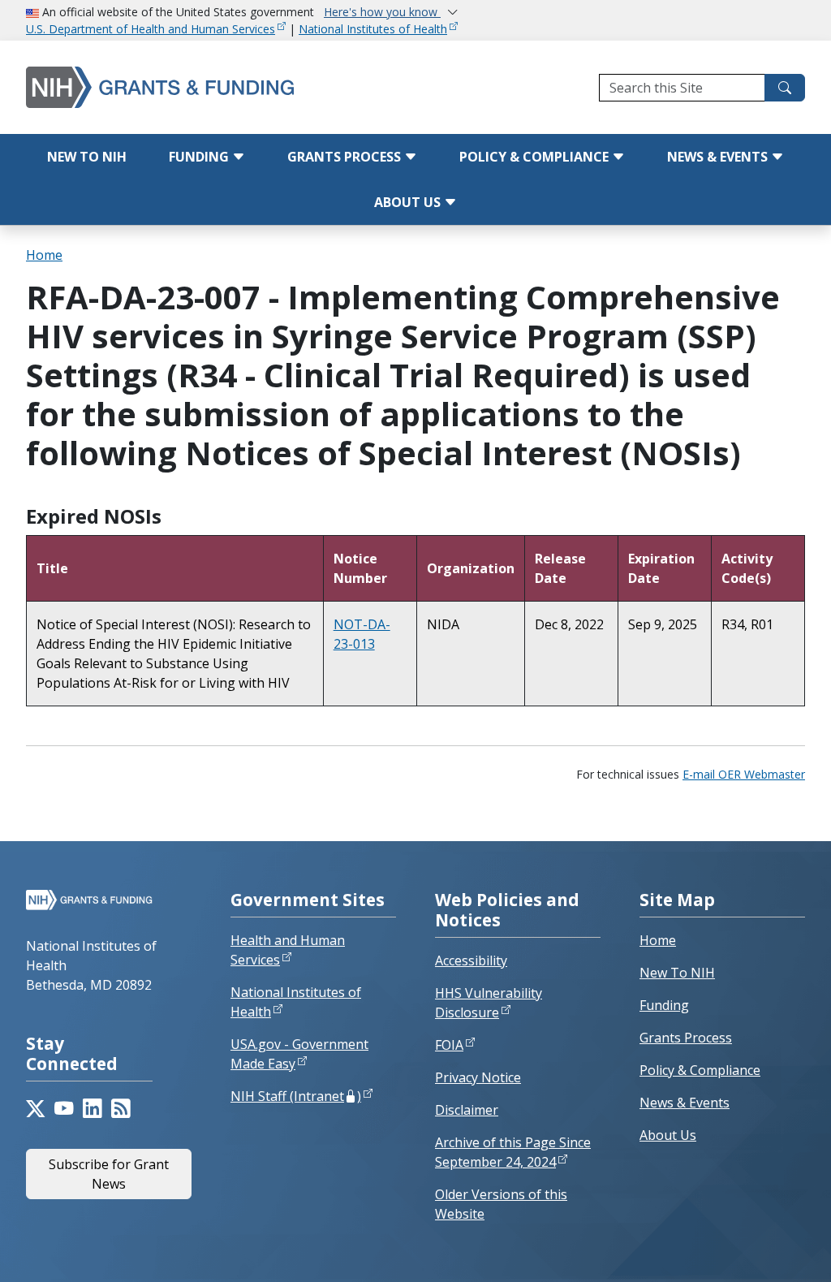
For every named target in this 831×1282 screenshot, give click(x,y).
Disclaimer (466, 1110)
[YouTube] (63, 1108)
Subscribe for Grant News (109, 1174)
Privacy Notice (478, 1077)
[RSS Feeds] (120, 1108)
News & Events (719, 157)
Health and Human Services (287, 950)
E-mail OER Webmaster (743, 774)
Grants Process (345, 157)
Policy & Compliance (535, 157)
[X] (35, 1108)
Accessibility (471, 960)
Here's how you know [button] (382, 11)
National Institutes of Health (373, 29)
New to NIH (87, 157)
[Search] (784, 87)
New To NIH (677, 973)
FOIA (449, 1045)
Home (44, 255)
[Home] (167, 87)
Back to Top (759, 1250)
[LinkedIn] (92, 1108)
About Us (409, 202)
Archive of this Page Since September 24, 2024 (513, 1152)
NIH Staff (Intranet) (295, 1096)
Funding (200, 157)
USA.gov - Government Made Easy (299, 1054)
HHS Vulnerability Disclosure (488, 1002)
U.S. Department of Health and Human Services (150, 29)
